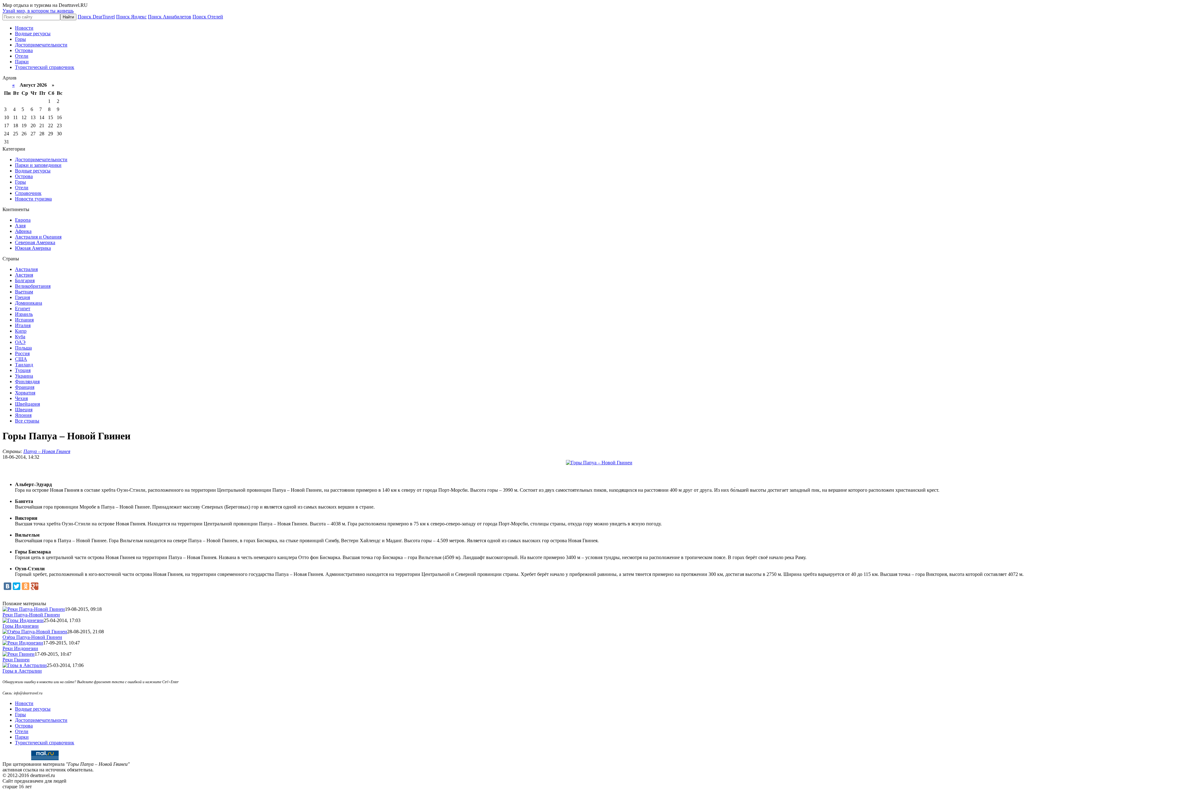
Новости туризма (33, 198)
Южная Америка (33, 248)
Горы (20, 39)
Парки (22, 61)
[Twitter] (16, 586)
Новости (24, 28)
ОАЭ (20, 342)
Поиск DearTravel (96, 16)
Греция (22, 297)
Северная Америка (35, 242)
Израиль (24, 314)
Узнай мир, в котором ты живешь (38, 10)
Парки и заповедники (38, 165)
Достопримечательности (41, 44)
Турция (23, 370)
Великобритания (33, 286)
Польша (23, 347)
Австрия (24, 275)
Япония (23, 415)
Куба (20, 336)
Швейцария (27, 404)
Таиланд (24, 364)
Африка (23, 231)
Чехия (21, 398)
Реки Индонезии (20, 648)
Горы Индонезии (20, 626)
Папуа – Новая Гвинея (46, 451)
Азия (20, 225)
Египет (22, 308)
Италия (23, 325)
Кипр (21, 331)
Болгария (25, 280)
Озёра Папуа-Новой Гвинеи (32, 637)
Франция (24, 387)
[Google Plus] (34, 586)
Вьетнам (24, 291)
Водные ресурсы (33, 33)
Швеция (23, 409)
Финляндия (27, 381)
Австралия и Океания (38, 236)
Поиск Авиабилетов (169, 16)
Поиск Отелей (207, 16)
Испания (24, 319)
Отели (21, 56)
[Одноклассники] (25, 586)
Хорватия (25, 392)
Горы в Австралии (22, 671)
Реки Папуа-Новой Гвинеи (31, 614)
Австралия (26, 269)
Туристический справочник (44, 67)
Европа (23, 220)
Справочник (28, 193)
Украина (24, 376)
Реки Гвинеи (16, 659)
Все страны (27, 420)
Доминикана (28, 303)
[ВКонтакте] (7, 586)
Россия (22, 353)
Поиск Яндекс (131, 16)
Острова (24, 50)
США (21, 359)
